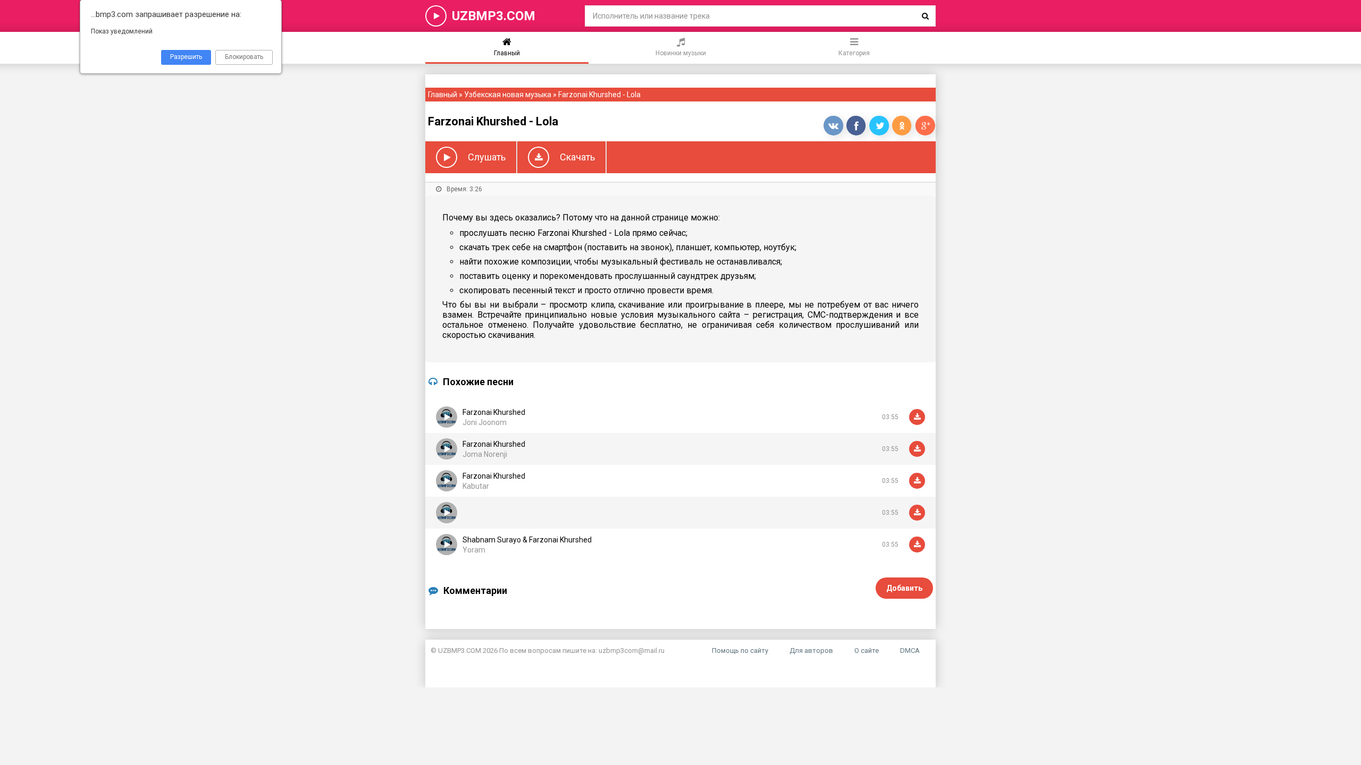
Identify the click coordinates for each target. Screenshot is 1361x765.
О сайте (866, 650)
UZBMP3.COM (493, 15)
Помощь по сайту (740, 650)
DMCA (910, 650)
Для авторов (811, 650)
